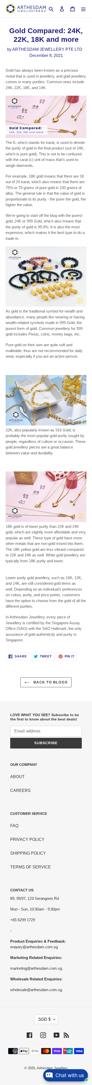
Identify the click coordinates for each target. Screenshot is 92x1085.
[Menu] (83, 8)
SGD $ (44, 1019)
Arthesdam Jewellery (52, 1068)
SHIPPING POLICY (28, 853)
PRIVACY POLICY (27, 839)
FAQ (14, 826)
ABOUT (17, 777)
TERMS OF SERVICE (30, 867)
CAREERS (20, 790)
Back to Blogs (49, 682)
